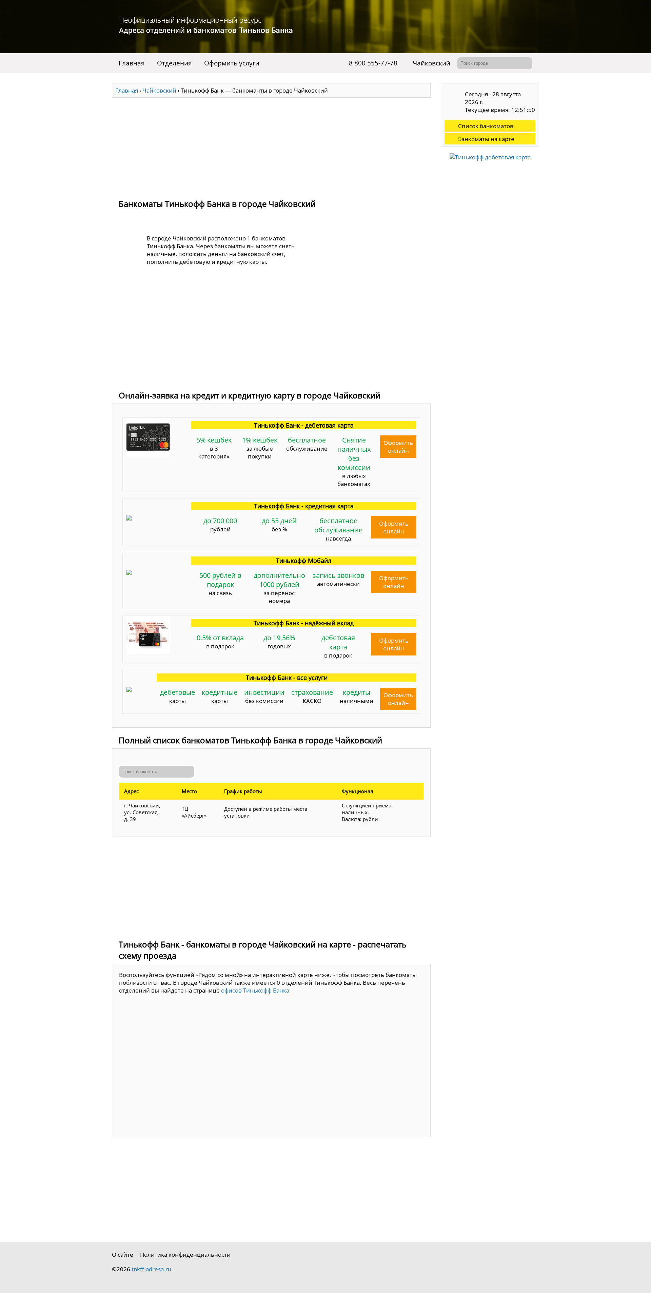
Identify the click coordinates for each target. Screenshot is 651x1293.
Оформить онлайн (398, 446)
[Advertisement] (271, 145)
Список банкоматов (485, 126)
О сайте (122, 1254)
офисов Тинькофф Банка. (256, 990)
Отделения (174, 63)
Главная (132, 63)
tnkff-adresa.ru (151, 1269)
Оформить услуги (231, 63)
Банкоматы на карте (486, 139)
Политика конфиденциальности (185, 1254)
